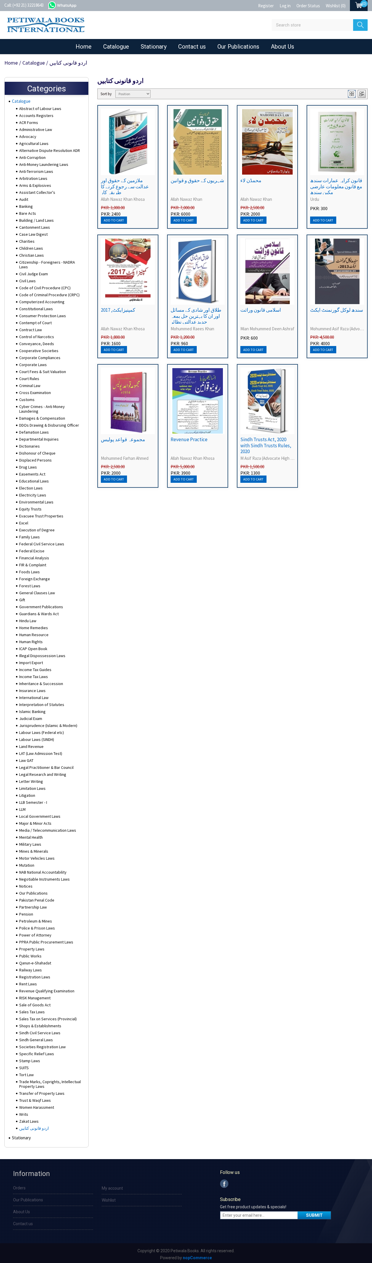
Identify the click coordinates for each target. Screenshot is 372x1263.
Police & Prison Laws (37, 928)
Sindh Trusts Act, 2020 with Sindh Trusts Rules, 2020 (265, 445)
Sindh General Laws (36, 1039)
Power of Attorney (35, 935)
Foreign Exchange (34, 578)
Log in (285, 5)
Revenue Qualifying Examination (46, 991)
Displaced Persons (35, 460)
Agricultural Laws (34, 143)
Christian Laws (31, 255)
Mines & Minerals (33, 851)
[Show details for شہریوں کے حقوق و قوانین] (197, 142)
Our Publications (238, 46)
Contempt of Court (35, 322)
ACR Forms (28, 122)
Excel (23, 523)
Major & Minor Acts (35, 823)
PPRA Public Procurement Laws (46, 942)
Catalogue (116, 46)
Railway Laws (30, 970)
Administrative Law (35, 129)
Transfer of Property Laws (42, 1093)
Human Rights (31, 641)
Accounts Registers (36, 115)
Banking (26, 206)
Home (84, 46)
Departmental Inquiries (39, 439)
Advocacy (27, 136)
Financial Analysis (34, 558)
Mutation (26, 865)
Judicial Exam (30, 718)
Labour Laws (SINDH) (36, 739)
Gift (22, 599)
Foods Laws (29, 572)
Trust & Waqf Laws (35, 1100)
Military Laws (30, 844)
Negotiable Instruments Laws (44, 879)
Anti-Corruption (32, 157)
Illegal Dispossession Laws (42, 655)
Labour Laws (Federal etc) (41, 732)
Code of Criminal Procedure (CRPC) (49, 294)
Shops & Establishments (40, 1025)
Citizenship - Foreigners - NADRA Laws (47, 264)
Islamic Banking (32, 711)
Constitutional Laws (36, 308)
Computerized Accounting (42, 301)
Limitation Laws (32, 788)
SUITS (24, 1067)
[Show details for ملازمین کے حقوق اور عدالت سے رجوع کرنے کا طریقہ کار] (127, 142)
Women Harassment (36, 1107)
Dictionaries (29, 446)
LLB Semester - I (33, 802)
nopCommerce (197, 1257)
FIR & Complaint (32, 565)
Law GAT (26, 760)
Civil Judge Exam (33, 274)
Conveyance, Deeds (36, 343)
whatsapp (68, 4)
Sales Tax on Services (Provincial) (48, 1019)
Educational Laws (34, 481)
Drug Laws (28, 467)
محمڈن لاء (250, 180)
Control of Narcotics (36, 336)
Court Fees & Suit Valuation (42, 371)
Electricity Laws (32, 495)
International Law (34, 697)
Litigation (27, 795)
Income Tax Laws (33, 676)
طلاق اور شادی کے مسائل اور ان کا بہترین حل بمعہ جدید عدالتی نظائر (196, 316)
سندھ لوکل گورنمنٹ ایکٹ (336, 310)
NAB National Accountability (43, 872)
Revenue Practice (189, 439)
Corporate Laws (33, 364)
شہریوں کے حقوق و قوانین (197, 180)
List (362, 94)
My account (112, 1188)
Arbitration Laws (33, 178)
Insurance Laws (32, 690)
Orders (19, 1188)
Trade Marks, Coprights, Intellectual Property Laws (50, 1084)
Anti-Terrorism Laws (36, 171)
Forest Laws (29, 585)
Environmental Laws (36, 502)
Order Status (308, 5)
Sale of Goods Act (35, 1005)
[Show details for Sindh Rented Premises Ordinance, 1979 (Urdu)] (337, 142)
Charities (27, 241)
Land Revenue (31, 746)
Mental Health (31, 837)
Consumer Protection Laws (42, 315)
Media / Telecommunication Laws (47, 830)
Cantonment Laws (34, 227)
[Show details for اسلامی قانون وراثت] (267, 271)
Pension (26, 914)
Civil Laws (27, 281)
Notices (26, 886)
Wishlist (109, 1200)
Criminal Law (29, 385)
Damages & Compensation (42, 418)
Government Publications (41, 606)
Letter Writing (31, 781)
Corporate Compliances (39, 357)
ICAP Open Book (33, 648)
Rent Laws (28, 984)
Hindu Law (27, 620)
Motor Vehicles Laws (37, 858)
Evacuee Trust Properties (41, 516)
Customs (27, 399)
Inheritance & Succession (41, 683)
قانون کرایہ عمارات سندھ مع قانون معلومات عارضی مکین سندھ (336, 186)
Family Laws (29, 537)
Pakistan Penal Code (36, 900)
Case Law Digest (33, 234)
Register (266, 5)
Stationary (154, 46)
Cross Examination (35, 392)
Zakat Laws (29, 1121)
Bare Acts (27, 213)
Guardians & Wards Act (39, 613)
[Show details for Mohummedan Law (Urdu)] (267, 142)
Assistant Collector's (37, 192)
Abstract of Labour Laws (40, 108)
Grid (352, 94)
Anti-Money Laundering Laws (43, 164)
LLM (22, 809)
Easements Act (32, 474)
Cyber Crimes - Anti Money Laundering (42, 409)
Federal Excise (31, 551)
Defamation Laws (34, 432)
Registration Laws (34, 977)
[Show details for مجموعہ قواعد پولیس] (127, 401)
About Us (282, 46)
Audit (23, 199)
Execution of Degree (37, 530)
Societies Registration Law (42, 1046)
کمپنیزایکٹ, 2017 (118, 310)
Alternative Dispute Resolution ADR (49, 150)
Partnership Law (33, 907)
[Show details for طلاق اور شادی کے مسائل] (197, 271)
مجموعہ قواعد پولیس (123, 439)
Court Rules (29, 378)
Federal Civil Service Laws (41, 544)
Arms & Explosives (35, 185)
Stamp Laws (29, 1060)
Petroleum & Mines (35, 921)
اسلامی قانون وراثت (260, 310)
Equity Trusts (30, 509)
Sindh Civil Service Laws (39, 1032)
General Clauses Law (37, 592)
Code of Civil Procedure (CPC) (45, 287)
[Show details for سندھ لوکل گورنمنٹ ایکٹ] (337, 271)
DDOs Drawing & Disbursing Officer (49, 425)
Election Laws (31, 488)
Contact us (192, 46)
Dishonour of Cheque (37, 453)
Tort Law (26, 1074)
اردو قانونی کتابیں (34, 1128)
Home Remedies (33, 627)
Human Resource (34, 634)
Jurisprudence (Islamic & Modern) (48, 725)
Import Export (31, 662)
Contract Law (30, 329)
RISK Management (35, 998)
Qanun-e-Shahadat (35, 963)
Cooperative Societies (38, 350)
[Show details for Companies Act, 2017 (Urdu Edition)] (127, 271)
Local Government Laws (39, 816)
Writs (23, 1114)
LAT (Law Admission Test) (40, 753)
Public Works (30, 956)
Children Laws (31, 248)
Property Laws (31, 949)
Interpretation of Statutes (41, 704)
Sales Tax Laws (32, 1012)
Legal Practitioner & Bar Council (46, 767)
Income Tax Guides (35, 669)
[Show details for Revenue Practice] (197, 401)
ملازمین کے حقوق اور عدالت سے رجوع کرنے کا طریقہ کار (125, 186)
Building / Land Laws (36, 220)
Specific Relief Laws (36, 1053)
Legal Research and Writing (42, 774)
